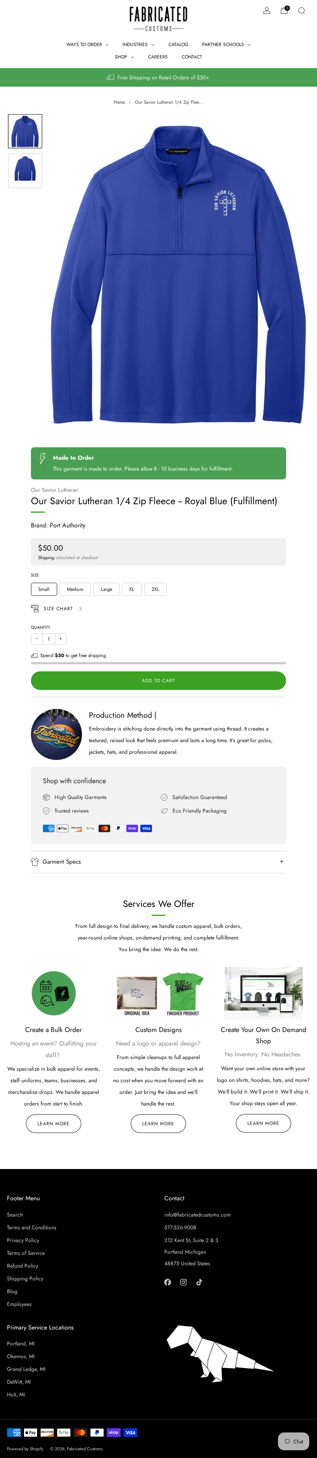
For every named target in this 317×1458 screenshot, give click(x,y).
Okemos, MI (20, 1356)
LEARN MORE (53, 1123)
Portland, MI (20, 1343)
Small (43, 589)
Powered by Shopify (25, 1449)
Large (106, 589)
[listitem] (158, 77)
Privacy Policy (23, 1240)
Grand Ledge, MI (26, 1369)
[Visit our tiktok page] (199, 1282)
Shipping (46, 557)
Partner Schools (223, 44)
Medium (75, 589)
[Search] (301, 10)
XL (131, 589)
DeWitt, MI (19, 1382)
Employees (19, 1304)
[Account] (267, 10)
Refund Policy (22, 1266)
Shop (121, 56)
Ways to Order (84, 44)
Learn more (158, 1123)
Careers (158, 56)
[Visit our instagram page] (183, 1282)
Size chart (59, 608)
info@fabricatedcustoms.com (197, 1214)
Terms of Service (26, 1253)
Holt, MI (16, 1394)
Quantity (40, 627)
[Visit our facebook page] (168, 1282)
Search (15, 1214)
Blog (12, 1291)
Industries (135, 44)
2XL (155, 589)
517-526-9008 (180, 1227)
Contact (192, 56)
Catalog (178, 44)
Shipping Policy (25, 1278)
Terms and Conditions (31, 1227)
